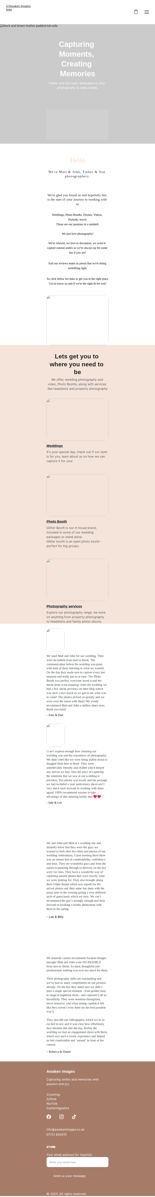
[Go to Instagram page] (61, 1116)
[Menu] (146, 12)
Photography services (64, 606)
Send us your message (69, 1176)
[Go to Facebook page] (48, 1116)
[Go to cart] (135, 12)
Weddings (54, 446)
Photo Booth (56, 521)
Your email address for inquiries (69, 1155)
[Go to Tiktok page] (74, 1116)
